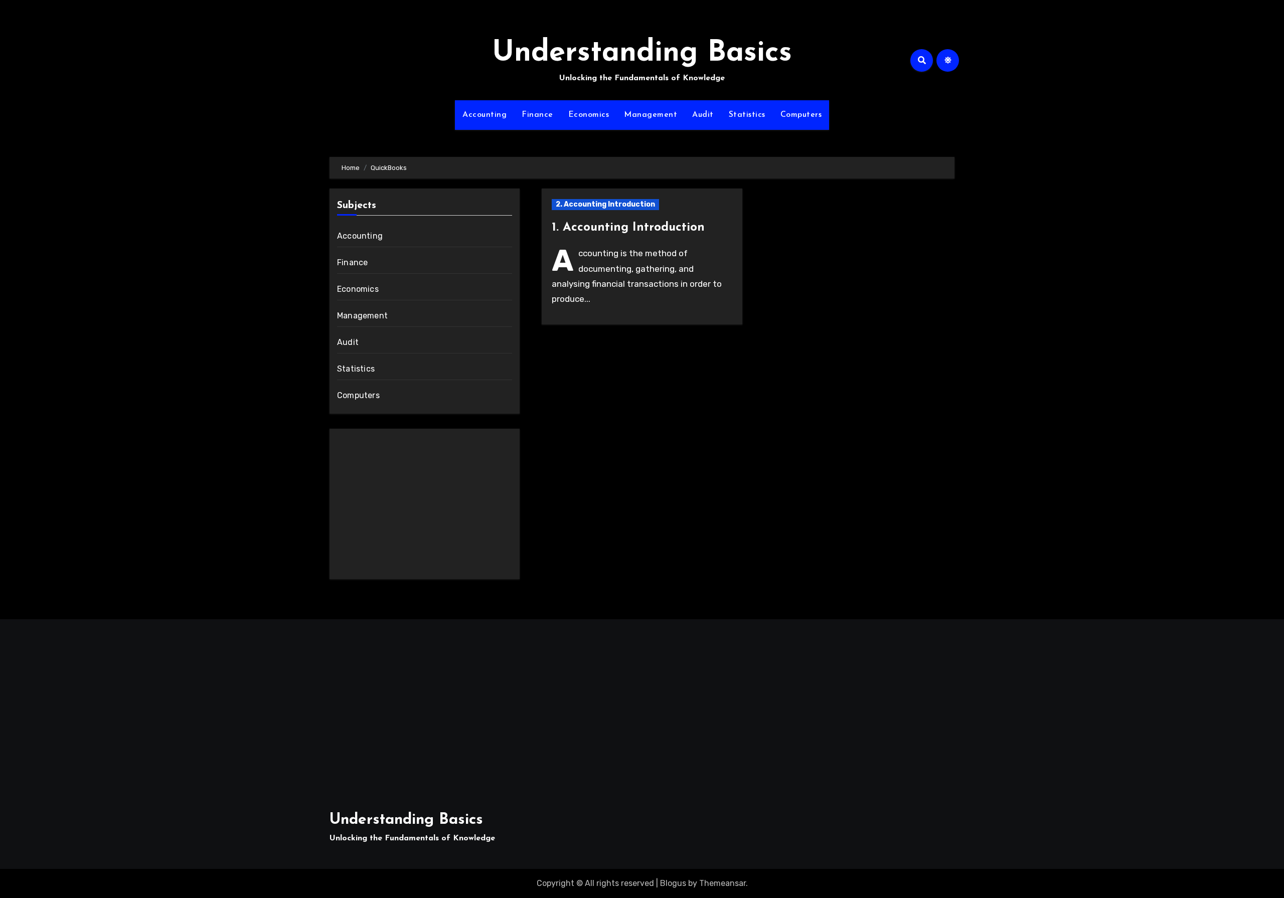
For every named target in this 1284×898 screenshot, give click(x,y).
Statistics (747, 115)
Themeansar (722, 883)
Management (650, 115)
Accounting (484, 115)
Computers (801, 115)
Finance (537, 115)
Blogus (673, 883)
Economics (588, 115)
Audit (703, 115)
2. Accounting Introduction (605, 204)
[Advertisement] (426, 506)
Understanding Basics (642, 53)
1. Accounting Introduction (628, 228)
